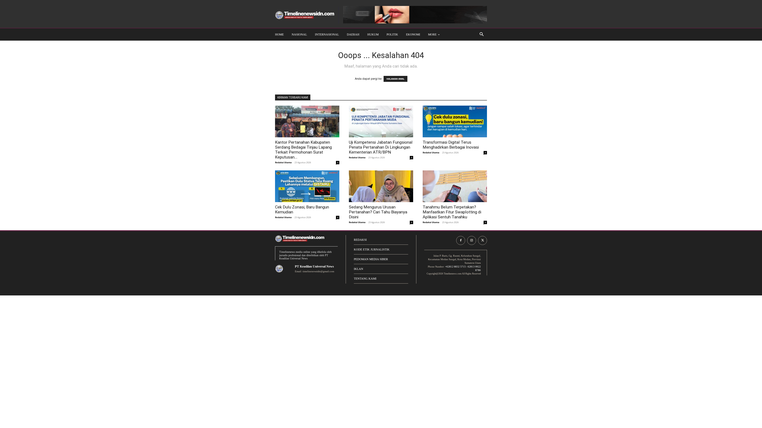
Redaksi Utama (283, 162)
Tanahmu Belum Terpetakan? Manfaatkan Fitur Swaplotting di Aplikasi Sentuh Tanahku (452, 212)
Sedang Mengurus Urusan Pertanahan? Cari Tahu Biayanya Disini (378, 212)
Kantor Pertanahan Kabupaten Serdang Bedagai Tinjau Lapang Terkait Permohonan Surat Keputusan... (303, 150)
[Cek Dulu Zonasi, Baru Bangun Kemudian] (307, 186)
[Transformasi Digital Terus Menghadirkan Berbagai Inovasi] (455, 121)
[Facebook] (460, 240)
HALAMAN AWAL (395, 78)
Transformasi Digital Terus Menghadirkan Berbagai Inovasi (451, 145)
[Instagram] (471, 240)
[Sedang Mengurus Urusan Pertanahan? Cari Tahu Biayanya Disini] (381, 186)
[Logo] (279, 269)
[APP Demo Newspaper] (305, 15)
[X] (482, 240)
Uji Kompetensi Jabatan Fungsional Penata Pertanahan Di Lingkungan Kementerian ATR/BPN (381, 147)
